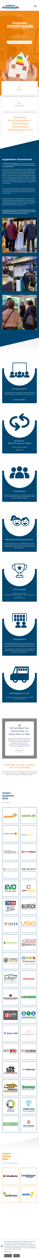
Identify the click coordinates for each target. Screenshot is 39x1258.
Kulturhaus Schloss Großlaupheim (19, 37)
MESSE (19, 16)
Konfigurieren (7, 1251)
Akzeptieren (20, 750)
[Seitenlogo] (10, 6)
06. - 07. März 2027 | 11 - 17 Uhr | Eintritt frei (19, 42)
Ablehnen (16, 1255)
